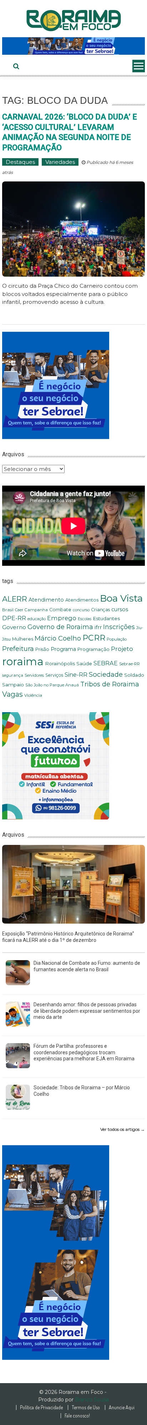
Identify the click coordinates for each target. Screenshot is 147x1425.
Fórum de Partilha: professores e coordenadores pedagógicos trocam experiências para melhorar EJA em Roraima (84, 1052)
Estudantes (106, 618)
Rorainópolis (60, 663)
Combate (60, 609)
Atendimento (46, 600)
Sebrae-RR (129, 663)
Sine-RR (76, 674)
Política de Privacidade (41, 1407)
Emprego (61, 618)
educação (36, 618)
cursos (119, 609)
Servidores (34, 675)
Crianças (100, 609)
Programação (93, 649)
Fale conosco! (77, 1415)
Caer (19, 610)
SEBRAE (105, 663)
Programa (63, 649)
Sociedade (106, 674)
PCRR (93, 638)
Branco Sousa (92, 1399)
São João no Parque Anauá (52, 684)
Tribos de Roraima (109, 684)
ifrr (98, 627)
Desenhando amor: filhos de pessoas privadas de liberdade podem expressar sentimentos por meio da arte (87, 1011)
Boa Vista (121, 598)
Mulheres (22, 639)
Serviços (54, 675)
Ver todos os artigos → (122, 1129)
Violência (33, 695)
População (117, 639)
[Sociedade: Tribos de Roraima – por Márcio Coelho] (18, 1096)
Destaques (20, 162)
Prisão (42, 649)
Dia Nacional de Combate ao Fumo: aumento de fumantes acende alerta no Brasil (87, 966)
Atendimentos (81, 600)
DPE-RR (14, 618)
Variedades (60, 162)
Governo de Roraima (60, 627)
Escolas (84, 618)
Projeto (122, 648)
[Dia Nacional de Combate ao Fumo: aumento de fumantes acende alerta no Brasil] (18, 972)
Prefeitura (18, 649)
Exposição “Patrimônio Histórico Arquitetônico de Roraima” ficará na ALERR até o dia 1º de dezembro (68, 937)
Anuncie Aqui (122, 1407)
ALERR (14, 598)
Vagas (12, 694)
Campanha (36, 609)
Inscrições (119, 627)
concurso (81, 610)
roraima (23, 661)
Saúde (84, 663)
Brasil (8, 609)
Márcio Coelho (58, 638)
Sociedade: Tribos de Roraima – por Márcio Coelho (82, 1091)
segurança (12, 675)
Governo (14, 627)
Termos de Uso (86, 1407)
